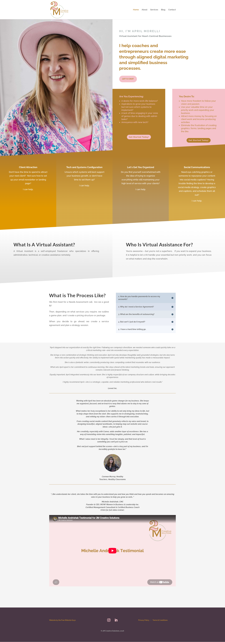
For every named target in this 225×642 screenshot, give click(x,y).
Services (154, 10)
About (144, 10)
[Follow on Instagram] (109, 620)
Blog (163, 10)
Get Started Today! (139, 137)
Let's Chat (128, 79)
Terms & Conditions (160, 620)
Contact (172, 10)
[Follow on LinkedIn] (116, 620)
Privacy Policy (143, 620)
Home (136, 10)
